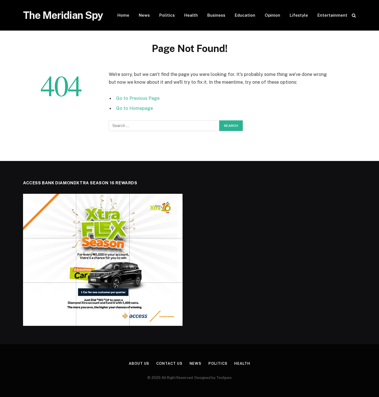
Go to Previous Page (138, 98)
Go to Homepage (134, 108)
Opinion (272, 15)
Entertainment (332, 15)
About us (139, 363)
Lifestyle (299, 15)
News (144, 15)
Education (245, 15)
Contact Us (169, 363)
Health (191, 15)
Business (216, 15)
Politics (167, 15)
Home (123, 15)
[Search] (353, 15)
